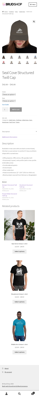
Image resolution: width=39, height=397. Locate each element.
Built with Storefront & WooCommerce (15, 386)
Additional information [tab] (9, 137)
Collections (25, 120)
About (7, 368)
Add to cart (16, 109)
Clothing (11, 11)
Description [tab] (6, 131)
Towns (18, 122)
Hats (16, 11)
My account (8, 372)
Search (19, 394)
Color (4, 92)
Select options (19, 251)
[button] (33, 21)
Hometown (5, 122)
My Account (6, 394)
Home (6, 11)
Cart (30, 392)
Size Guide (5, 104)
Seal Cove (12, 122)
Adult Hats (22, 11)
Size (3, 98)
